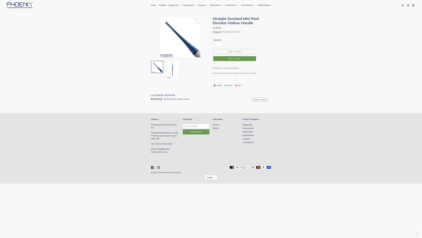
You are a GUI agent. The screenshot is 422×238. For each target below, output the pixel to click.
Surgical (246, 139)
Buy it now (235, 59)
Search (216, 128)
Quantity (217, 40)
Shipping (216, 32)
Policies (216, 124)
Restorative (248, 131)
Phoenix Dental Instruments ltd (169, 172)
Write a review (260, 99)
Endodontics (248, 135)
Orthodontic (248, 142)
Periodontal (248, 128)
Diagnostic (247, 124)
